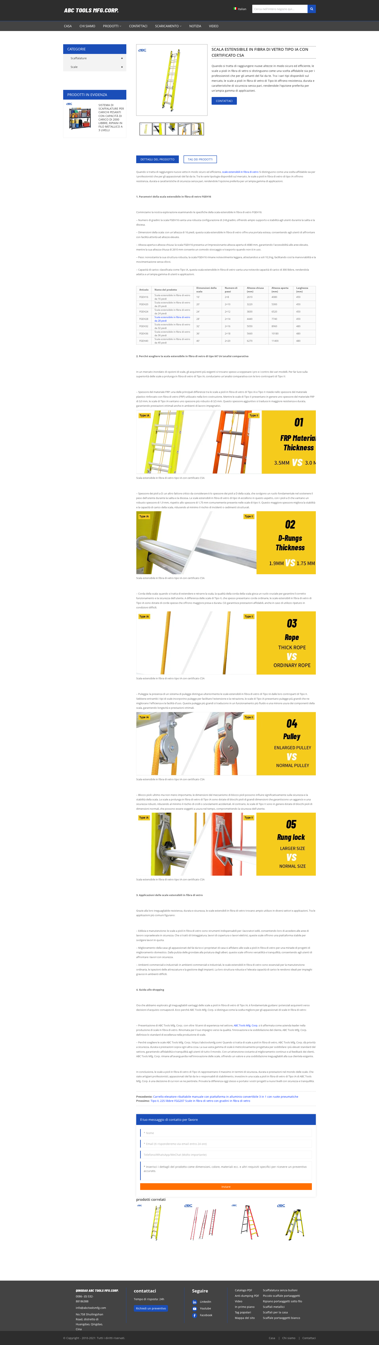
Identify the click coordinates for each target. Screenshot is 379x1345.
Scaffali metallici (274, 1307)
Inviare (226, 1187)
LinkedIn (205, 1302)
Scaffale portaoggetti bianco (281, 1318)
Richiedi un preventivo (151, 1308)
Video (213, 26)
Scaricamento (167, 26)
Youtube (205, 1308)
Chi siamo (87, 26)
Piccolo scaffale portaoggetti (281, 1296)
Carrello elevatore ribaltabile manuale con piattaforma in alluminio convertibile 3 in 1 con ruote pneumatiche (225, 1096)
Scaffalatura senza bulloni (280, 1290)
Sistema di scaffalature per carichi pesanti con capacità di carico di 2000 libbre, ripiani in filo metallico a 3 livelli (111, 117)
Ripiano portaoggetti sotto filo (282, 1301)
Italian (242, 9)
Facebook (206, 1315)
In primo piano (244, 1307)
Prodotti (110, 26)
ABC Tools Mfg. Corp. (246, 1025)
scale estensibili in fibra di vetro (240, 172)
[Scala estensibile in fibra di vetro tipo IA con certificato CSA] (146, 129)
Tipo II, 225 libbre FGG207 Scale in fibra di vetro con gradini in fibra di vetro (200, 1101)
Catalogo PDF (243, 1290)
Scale (74, 67)
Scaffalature (79, 58)
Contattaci (138, 26)
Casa (68, 26)
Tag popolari (243, 1312)
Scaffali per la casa (275, 1312)
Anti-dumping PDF (247, 1296)
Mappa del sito (245, 1318)
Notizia (195, 26)
